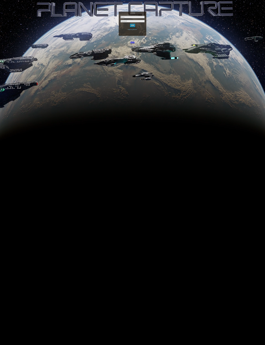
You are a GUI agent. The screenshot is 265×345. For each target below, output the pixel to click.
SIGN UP (132, 42)
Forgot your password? (132, 29)
